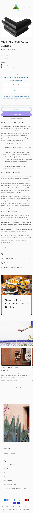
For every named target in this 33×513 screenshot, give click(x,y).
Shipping (3, 52)
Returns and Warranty (9, 465)
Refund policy (27, 506)
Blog (5, 472)
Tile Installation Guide (10, 484)
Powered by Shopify (18, 506)
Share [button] (4, 247)
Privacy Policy (8, 457)
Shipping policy (26, 509)
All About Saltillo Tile (10, 368)
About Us (6, 469)
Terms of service (17, 509)
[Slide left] (13, 387)
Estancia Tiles (9, 506)
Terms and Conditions (9, 453)
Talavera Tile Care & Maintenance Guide (15, 488)
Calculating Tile (8, 480)
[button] (3, 7)
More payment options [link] (16, 118)
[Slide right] (20, 387)
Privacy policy (8, 509)
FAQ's (5, 476)
